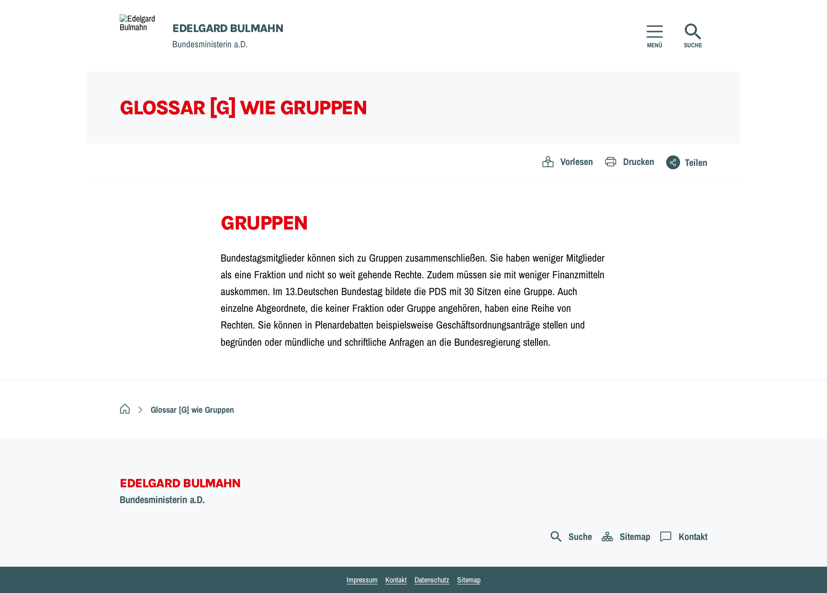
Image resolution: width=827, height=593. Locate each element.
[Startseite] (125, 410)
